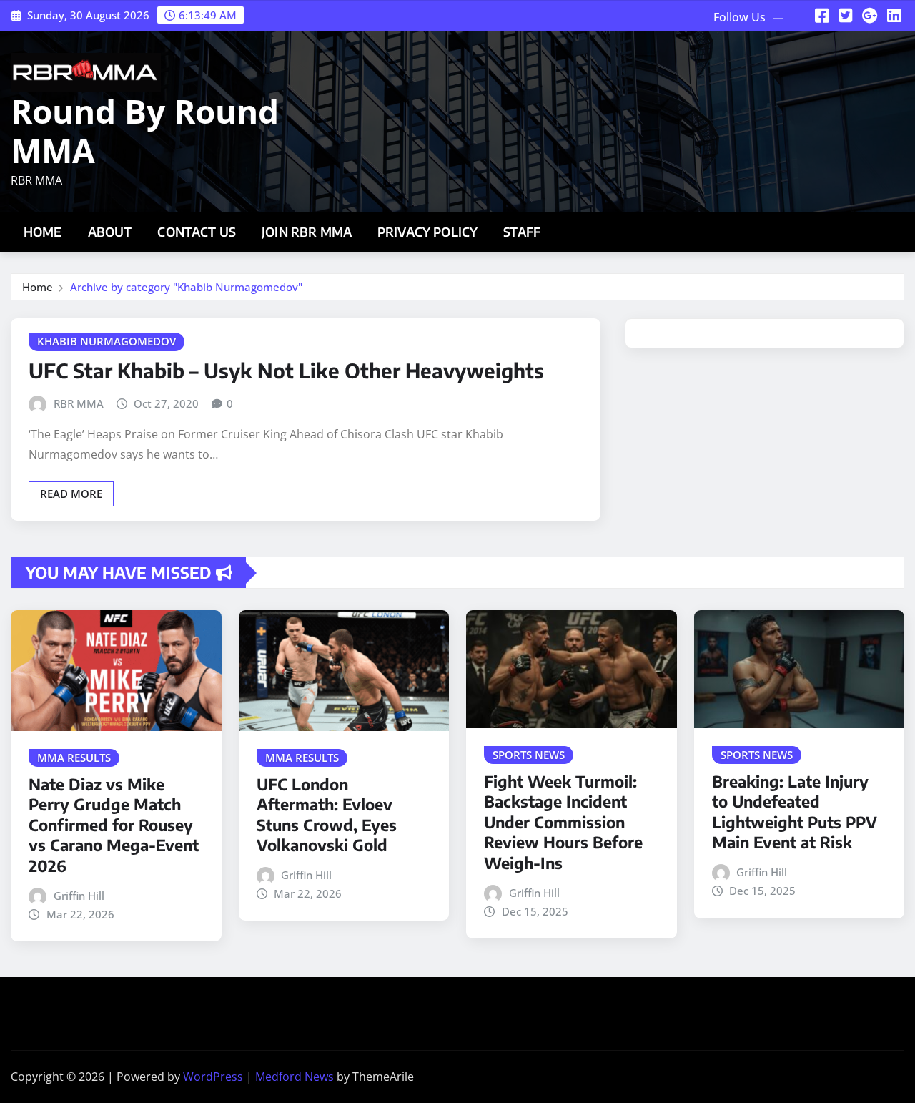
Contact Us (196, 232)
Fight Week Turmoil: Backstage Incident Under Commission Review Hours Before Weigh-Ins (563, 822)
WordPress (213, 1076)
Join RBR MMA (307, 232)
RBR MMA (79, 403)
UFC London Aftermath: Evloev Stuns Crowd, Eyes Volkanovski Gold (327, 815)
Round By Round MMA (145, 130)
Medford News (294, 1076)
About (110, 232)
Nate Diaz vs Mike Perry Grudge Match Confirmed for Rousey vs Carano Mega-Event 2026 (114, 825)
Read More (71, 493)
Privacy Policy (427, 232)
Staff (521, 232)
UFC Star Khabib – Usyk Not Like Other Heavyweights (286, 370)
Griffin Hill (79, 895)
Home (43, 232)
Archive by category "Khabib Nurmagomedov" (186, 287)
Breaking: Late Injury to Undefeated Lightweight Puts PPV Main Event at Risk (794, 812)
